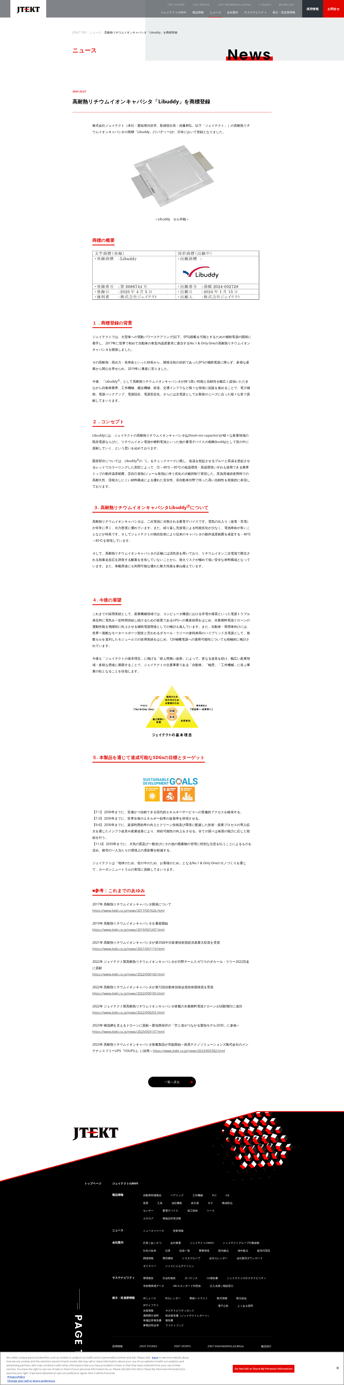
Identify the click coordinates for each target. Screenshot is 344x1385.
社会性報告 (169, 1278)
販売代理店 (263, 1250)
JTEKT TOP (79, 32)
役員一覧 (184, 1250)
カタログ (148, 1218)
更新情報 (178, 1230)
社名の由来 (149, 1250)
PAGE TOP (78, 1344)
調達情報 (148, 1258)
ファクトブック (174, 1325)
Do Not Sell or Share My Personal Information (263, 1368)
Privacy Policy (16, 1377)
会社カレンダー (218, 1258)
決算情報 (148, 1310)
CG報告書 (212, 1278)
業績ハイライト (199, 1298)
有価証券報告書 (152, 1320)
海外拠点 (243, 1250)
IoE (227, 1195)
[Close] (337, 1367)
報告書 (169, 1320)
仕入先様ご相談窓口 (221, 1286)
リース (210, 1210)
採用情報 (313, 9)
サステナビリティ (255, 12)
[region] (172, 1368)
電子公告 (223, 1306)
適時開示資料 (151, 1315)
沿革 (167, 1250)
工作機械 (198, 1195)
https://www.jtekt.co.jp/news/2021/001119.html (128, 949)
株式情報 (222, 1298)
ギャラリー (149, 1266)
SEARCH (266, 4)
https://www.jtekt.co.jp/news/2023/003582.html (189, 1051)
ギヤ (210, 1203)
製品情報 (198, 12)
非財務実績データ (153, 1286)
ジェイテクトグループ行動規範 (241, 1243)
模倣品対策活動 (172, 1218)
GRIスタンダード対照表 (187, 1286)
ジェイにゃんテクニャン (179, 1266)
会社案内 (232, 12)
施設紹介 (266, 1346)
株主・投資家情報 (284, 12)
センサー (148, 1210)
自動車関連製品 (152, 1195)
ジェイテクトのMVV (174, 12)
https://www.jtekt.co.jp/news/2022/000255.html (128, 1012)
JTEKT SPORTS (201, 4)
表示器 (195, 1203)
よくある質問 (245, 1306)
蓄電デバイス (170, 1210)
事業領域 (204, 1250)
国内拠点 (223, 1250)
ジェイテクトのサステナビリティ (246, 1278)
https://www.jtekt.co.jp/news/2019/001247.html (128, 930)
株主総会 (241, 1298)
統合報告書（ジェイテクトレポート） (187, 1315)
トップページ (92, 1183)
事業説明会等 (151, 1325)
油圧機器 (177, 1203)
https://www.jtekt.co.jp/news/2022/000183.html (128, 993)
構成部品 (227, 1203)
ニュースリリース (153, 1230)
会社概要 (175, 1243)
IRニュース (149, 1298)
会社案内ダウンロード (250, 1258)
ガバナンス (191, 1278)
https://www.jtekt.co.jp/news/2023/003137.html (128, 1031)
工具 (159, 1203)
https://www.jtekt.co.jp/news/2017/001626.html (128, 910)
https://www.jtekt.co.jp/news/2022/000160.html (128, 974)
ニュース (215, 12)
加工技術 (192, 1210)
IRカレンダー (173, 1298)
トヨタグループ (191, 1258)
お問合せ (333, 9)
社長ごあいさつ (152, 1243)
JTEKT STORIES (176, 4)
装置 (145, 1203)
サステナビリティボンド (179, 1310)
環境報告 (148, 1278)
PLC (214, 1195)
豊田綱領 (168, 1258)
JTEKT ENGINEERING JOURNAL (234, 4)
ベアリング (177, 1195)
